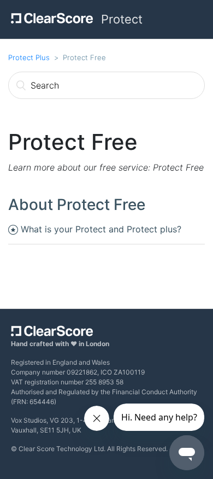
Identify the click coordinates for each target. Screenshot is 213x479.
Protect (122, 19)
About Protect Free (76, 204)
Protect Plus (29, 57)
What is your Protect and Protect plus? (101, 229)
